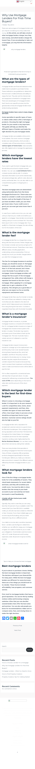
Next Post (17, 630)
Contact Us (17, 732)
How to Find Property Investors (12, 674)
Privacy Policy (17, 743)
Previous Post (17, 625)
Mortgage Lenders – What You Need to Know (16, 671)
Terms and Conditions (17, 745)
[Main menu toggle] (31, 3)
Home (17, 728)
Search (4, 646)
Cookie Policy (17, 740)
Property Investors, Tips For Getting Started (16, 677)
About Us (17, 730)
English (21, 1)
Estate (5, 25)
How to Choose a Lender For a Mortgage (15, 662)
